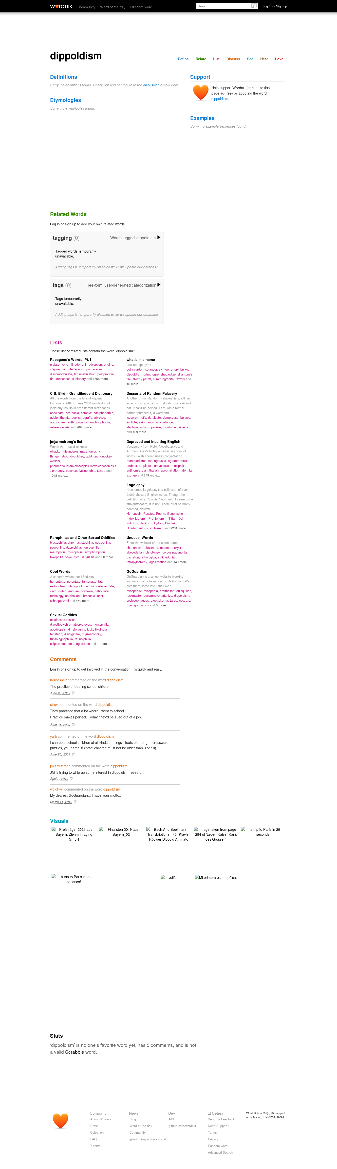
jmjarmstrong (60, 765)
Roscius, (149, 513)
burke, (184, 369)
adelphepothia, (104, 412)
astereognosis (60, 427)
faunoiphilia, (83, 638)
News (134, 1113)
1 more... (103, 643)
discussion (151, 84)
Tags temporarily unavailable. (68, 301)
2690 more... (85, 427)
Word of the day (112, 6)
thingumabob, (60, 456)
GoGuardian (137, 571)
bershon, (72, 470)
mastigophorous (138, 605)
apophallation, (171, 470)
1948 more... (59, 475)
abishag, (100, 417)
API (171, 1119)
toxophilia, (57, 557)
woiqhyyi (56, 789)
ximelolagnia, (77, 629)
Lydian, (159, 523)
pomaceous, (94, 369)
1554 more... (102, 378)
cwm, (54, 591)
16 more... (134, 383)
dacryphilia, (74, 547)
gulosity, (95, 451)
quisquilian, (184, 590)
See (250, 58)
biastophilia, (59, 542)
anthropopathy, (78, 422)
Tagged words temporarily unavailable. (75, 253)
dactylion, (134, 557)
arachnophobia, (100, 422)
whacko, (56, 451)
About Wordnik (100, 1119)
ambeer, (133, 465)
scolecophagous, (139, 600)
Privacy (213, 1139)
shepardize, (169, 374)
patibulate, (102, 591)
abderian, (167, 547)
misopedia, (152, 590)
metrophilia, (59, 552)
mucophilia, (76, 552)
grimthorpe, (152, 374)
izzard (101, 470)
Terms (212, 1132)
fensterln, (57, 634)
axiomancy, (147, 422)
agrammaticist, (178, 460)
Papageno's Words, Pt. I (70, 359)
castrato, (185, 600)
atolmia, (187, 470)
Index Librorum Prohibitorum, (147, 518)
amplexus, (146, 465)
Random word (141, 6)
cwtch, (63, 591)
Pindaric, (171, 523)
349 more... (152, 475)
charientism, (136, 547)
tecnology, (57, 595)
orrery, (175, 369)
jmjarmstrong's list (66, 441)
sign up (70, 223)
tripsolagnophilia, (62, 638)
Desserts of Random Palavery (152, 393)
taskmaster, (135, 595)
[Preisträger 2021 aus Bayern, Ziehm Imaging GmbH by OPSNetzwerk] (74, 833)
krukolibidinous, (98, 629)
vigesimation (158, 561)
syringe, (165, 369)
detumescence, (61, 378)
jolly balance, (164, 422)
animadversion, (93, 364)
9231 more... (179, 528)
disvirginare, (73, 634)
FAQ (93, 1139)
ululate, (55, 364)
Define (183, 58)
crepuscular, (59, 369)
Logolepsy (136, 484)
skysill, (178, 547)
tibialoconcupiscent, (63, 619)
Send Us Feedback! (222, 1119)
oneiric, (109, 364)
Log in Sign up (275, 6)
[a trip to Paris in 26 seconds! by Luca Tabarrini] (263, 830)
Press (94, 1125)
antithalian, (152, 470)
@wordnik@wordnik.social (148, 1139)
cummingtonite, (164, 378)
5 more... (162, 605)
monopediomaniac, (140, 460)
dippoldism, (135, 374)
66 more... (108, 557)
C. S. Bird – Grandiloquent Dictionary (81, 393)
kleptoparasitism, (139, 427)
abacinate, (58, 412)
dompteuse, (171, 417)
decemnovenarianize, (159, 595)
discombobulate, (62, 374)
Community (86, 6)
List (216, 58)
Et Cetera (215, 1113)
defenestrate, (105, 586)
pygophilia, (58, 547)
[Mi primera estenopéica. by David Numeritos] (216, 876)
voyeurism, (73, 557)
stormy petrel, (143, 378)
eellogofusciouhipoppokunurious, (73, 586)
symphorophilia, (96, 552)
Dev (171, 1113)
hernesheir (58, 679)
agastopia (83, 643)
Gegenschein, (176, 513)
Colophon (97, 1132)
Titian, (173, 518)
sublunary (79, 378)
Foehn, (161, 513)
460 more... (84, 600)
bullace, (185, 417)
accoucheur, (59, 422)
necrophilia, (103, 542)
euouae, (74, 591)
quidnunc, (93, 456)
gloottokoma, (160, 600)
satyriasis (88, 557)
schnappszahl (60, 600)
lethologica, (149, 557)
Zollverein (157, 528)
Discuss (233, 58)
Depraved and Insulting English (153, 441)
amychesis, (162, 465)
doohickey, (78, 456)
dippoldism (219, 98)
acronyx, (87, 412)
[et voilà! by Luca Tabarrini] (169, 876)
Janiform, (147, 523)
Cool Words (60, 571)
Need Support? (218, 1125)
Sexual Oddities (63, 614)
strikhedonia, (167, 557)
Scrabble (74, 1051)
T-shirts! (95, 1145)
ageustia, (161, 460)
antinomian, (135, 470)
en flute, (133, 422)
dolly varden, (136, 369)
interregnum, (77, 369)
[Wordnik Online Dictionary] (61, 6)
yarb (53, 736)
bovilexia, (88, 591)
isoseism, (134, 417)
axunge (132, 475)
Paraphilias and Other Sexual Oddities (82, 537)
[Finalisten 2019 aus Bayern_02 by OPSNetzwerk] (121, 830)
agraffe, (88, 417)
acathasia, (73, 412)
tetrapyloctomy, (138, 561)
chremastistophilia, (81, 542)
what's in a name (141, 359)
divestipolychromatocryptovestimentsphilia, (80, 624)
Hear (264, 58)
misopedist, (135, 590)
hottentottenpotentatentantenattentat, (76, 581)
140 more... (181, 561)
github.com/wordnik (182, 1125)
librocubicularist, (93, 595)
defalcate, (155, 417)
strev (54, 704)
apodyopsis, (59, 629)
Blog (133, 1119)
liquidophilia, (91, 547)
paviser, (157, 427)
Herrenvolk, (135, 513)
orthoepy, (59, 470)
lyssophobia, (88, 470)
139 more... (141, 431)
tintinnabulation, (85, 374)
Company (98, 1113)
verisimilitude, (71, 364)
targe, (174, 600)
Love (279, 58)
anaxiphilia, (179, 465)
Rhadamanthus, (138, 528)
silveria (183, 427)
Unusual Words (140, 537)
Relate (201, 58)
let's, (144, 417)
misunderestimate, (75, 451)
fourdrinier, (171, 427)
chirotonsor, (154, 552)
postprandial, (106, 374)
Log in (55, 223)
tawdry (181, 378)
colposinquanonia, (175, 552)
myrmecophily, (92, 634)
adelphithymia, (61, 417)
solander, (152, 369)
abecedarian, (136, 552)
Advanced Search (220, 1152)
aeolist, (77, 417)
